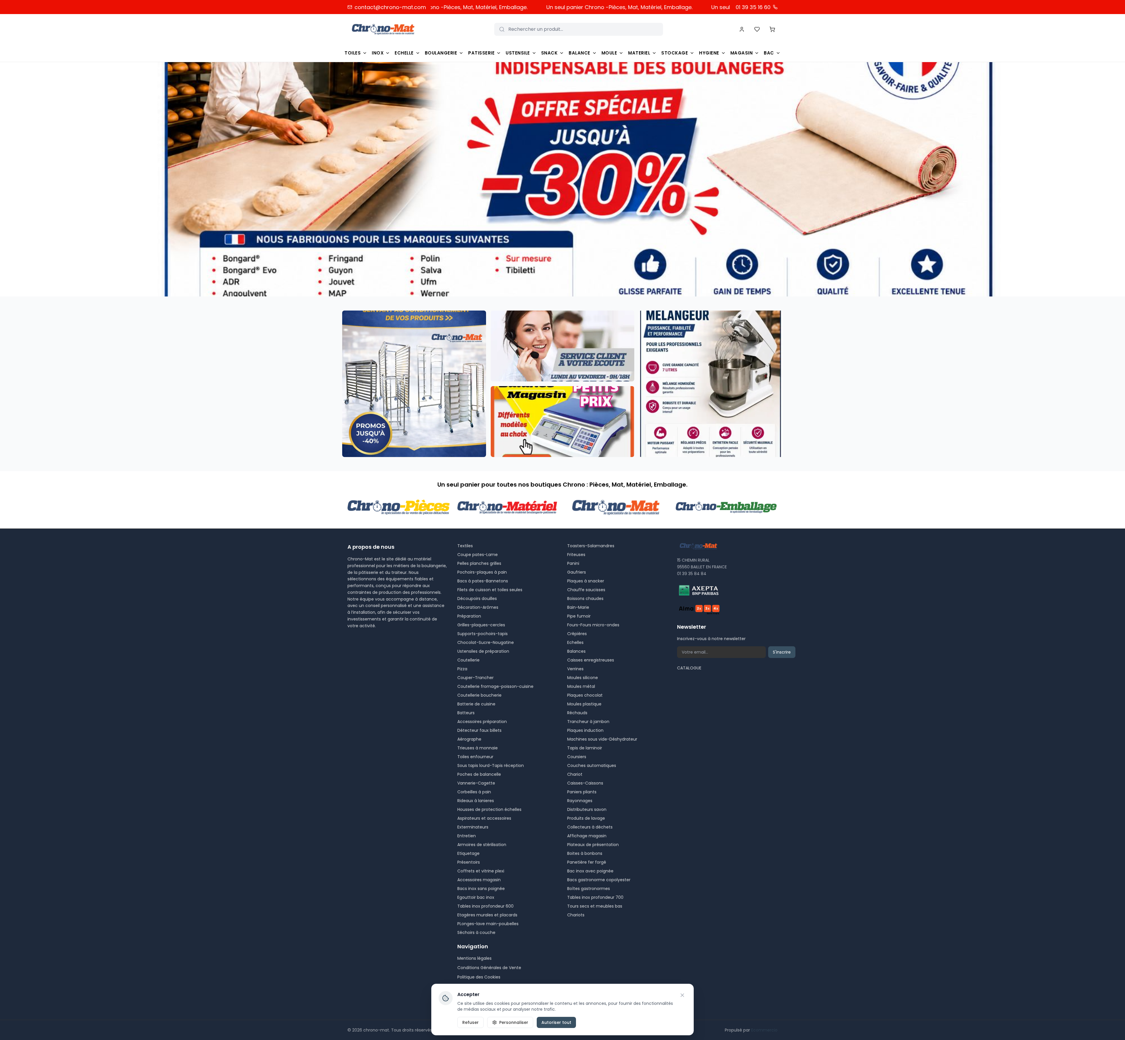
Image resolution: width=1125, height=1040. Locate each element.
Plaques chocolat (585, 695)
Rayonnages (579, 801)
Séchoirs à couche (476, 932)
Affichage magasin (586, 836)
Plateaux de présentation (593, 845)
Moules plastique (584, 704)
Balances (576, 651)
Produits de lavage (586, 818)
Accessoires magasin (479, 880)
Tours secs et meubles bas (594, 906)
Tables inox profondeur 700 (595, 897)
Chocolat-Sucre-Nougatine (485, 642)
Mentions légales (474, 958)
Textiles (465, 546)
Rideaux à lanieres (475, 801)
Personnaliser (513, 1022)
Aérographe (469, 739)
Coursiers (576, 757)
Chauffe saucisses (586, 590)
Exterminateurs (472, 827)
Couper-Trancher (475, 678)
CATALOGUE (689, 668)
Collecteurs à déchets (590, 827)
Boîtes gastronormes (588, 888)
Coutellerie (468, 660)
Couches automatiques (591, 765)
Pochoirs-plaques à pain (482, 572)
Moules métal (581, 686)
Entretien (466, 836)
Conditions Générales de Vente (489, 968)
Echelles (575, 642)
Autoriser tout (556, 1022)
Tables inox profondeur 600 (485, 906)
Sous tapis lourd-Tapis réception (490, 765)
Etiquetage (468, 853)
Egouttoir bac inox (475, 897)
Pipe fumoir (579, 616)
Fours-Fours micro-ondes (593, 625)
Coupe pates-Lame (477, 554)
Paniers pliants (581, 792)
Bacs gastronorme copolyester (598, 880)
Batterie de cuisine (476, 704)
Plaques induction (585, 730)
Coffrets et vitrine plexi (480, 871)
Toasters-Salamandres (590, 546)
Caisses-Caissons (585, 783)
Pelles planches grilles (479, 563)
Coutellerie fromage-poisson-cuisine (495, 686)
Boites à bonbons (584, 853)
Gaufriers (576, 572)
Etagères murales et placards (487, 915)
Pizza (462, 669)
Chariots (575, 915)
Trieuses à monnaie (477, 748)
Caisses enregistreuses (590, 660)
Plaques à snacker (585, 581)
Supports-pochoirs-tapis (482, 634)
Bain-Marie (578, 607)
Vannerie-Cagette (476, 783)
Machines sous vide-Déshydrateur (602, 739)
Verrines (575, 669)
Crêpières (577, 634)
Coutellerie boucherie (479, 695)
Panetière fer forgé (586, 862)
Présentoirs (468, 862)
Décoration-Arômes (477, 607)
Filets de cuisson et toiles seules (489, 590)
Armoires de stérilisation (481, 845)
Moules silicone (582, 678)
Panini (573, 563)
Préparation (469, 616)
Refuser (470, 1022)
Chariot (574, 774)
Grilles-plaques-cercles (481, 625)
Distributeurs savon (586, 809)
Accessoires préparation (482, 721)
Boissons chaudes (585, 598)
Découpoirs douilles (477, 598)
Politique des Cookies (478, 977)
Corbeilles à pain (474, 792)
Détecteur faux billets (479, 730)
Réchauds (577, 713)
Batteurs (466, 713)
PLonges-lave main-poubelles (488, 924)
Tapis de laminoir (584, 748)
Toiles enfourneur (475, 757)
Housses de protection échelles (489, 809)
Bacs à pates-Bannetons (482, 581)
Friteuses (576, 554)
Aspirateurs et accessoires (484, 818)
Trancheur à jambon (588, 721)
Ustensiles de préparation (483, 651)
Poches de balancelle (479, 774)
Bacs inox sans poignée (481, 888)
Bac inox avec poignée (590, 871)
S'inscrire (782, 652)
